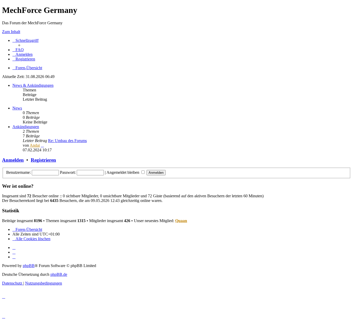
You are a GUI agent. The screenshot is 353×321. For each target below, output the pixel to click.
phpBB (29, 265)
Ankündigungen (25, 126)
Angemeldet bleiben (123, 172)
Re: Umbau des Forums (67, 140)
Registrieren (43, 160)
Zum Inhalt (11, 31)
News (17, 108)
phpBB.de (58, 274)
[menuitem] (18, 50)
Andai (35, 145)
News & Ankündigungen (32, 85)
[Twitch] (14, 257)
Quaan (181, 220)
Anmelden (13, 160)
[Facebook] (14, 252)
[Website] (14, 247)
